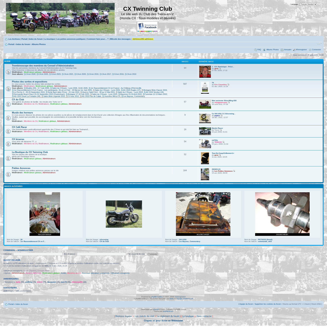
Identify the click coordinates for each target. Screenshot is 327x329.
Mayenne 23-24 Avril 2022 (131, 94)
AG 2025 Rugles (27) (132, 90)
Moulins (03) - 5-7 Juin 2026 (37, 88)
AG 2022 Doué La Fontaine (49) (27, 96)
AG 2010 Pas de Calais (91, 96)
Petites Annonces (21, 168)
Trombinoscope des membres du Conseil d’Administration (43, 65)
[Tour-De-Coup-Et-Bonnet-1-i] (205, 163)
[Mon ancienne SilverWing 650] (205, 108)
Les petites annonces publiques (71, 39)
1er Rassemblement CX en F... (32, 241)
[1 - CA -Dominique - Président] (205, 77)
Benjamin (51, 282)
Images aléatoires (13, 186)
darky (171, 299)
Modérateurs (29, 86)
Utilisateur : (8, 254)
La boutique (49, 39)
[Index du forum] (60, 18)
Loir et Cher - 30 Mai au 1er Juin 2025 (76, 90)
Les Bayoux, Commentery (134, 96)
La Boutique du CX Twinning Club (30, 152)
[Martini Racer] (205, 135)
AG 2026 (84, 88)
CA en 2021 (68, 74)
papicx (217, 115)
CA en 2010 (131, 74)
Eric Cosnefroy (220, 84)
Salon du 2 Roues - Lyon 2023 (104, 94)
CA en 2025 (43, 74)
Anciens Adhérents (33, 273)
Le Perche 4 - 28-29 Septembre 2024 (29, 92)
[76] (205, 93)
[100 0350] (203, 235)
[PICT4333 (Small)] (282, 235)
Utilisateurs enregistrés (120, 273)
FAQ (259, 50)
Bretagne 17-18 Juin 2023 (78, 94)
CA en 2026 (30, 74)
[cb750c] (205, 147)
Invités (63, 273)
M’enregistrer (301, 50)
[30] (44, 235)
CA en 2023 (56, 74)
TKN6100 (218, 142)
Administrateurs (49, 72)
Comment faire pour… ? (97, 39)
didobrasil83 (77, 282)
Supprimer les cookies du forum (268, 304)
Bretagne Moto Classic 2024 (155, 90)
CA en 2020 (81, 74)
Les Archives (14, 39)
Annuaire (287, 50)
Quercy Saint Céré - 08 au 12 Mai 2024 (98, 92)
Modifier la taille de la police (319, 43)
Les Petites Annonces (223, 171)
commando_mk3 (265, 241)
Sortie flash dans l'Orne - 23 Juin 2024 (63, 92)
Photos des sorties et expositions (29, 81)
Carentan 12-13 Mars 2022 (156, 94)
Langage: (294, 4)
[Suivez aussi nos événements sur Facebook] (147, 27)
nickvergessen (180, 297)
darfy (18, 282)
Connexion (316, 50)
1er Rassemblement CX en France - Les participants (36, 90)
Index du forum (36, 39)
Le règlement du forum (168, 316)
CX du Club (18, 99)
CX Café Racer (19, 127)
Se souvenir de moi (136, 254)
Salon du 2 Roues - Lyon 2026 (64, 88)
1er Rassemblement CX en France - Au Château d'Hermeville (116, 88)
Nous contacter (204, 316)
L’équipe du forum (245, 304)
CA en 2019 (93, 74)
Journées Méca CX (112, 96)
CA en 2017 (106, 74)
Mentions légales (123, 316)
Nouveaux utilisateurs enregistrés (96, 273)
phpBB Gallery (157, 297)
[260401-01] (205, 180)
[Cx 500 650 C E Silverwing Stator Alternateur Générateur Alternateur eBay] (205, 122)
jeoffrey (28, 282)
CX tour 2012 (73, 96)
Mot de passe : (70, 254)
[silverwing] (124, 227)
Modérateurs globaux (33, 72)
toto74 (64, 282)
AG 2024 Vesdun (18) (155, 92)
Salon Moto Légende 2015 (54, 96)
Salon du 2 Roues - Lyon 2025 (107, 90)
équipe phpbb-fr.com (185, 299)
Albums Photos (39, 44)
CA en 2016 (119, 74)
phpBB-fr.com (168, 311)
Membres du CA (30, 104)
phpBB (156, 309)
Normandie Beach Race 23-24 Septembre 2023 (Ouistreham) (39, 94)
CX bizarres (18, 139)
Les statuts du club (144, 316)
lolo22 (39, 282)
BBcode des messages (120, 39)
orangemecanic (220, 102)
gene (216, 68)
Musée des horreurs (22, 112)
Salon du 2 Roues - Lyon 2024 (130, 92)
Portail (24, 39)
